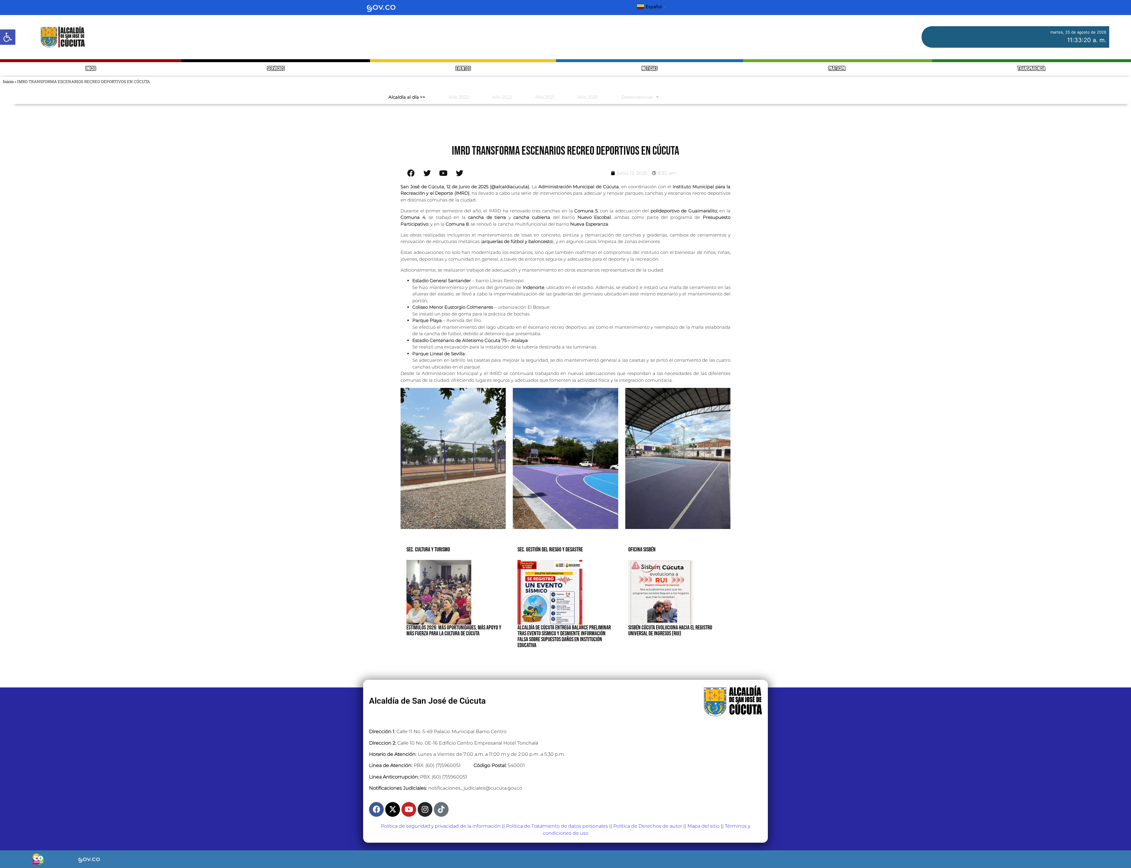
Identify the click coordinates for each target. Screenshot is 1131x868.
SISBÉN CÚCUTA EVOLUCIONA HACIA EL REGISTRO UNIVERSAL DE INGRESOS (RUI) (670, 630)
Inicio (8, 81)
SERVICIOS (276, 68)
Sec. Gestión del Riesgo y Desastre (550, 549)
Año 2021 (544, 97)
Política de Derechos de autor (647, 826)
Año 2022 (502, 97)
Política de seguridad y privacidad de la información (441, 826)
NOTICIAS (649, 68)
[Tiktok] (441, 809)
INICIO (91, 68)
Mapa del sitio (703, 826)
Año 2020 (588, 97)
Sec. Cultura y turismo (428, 549)
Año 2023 (459, 97)
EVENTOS (463, 68)
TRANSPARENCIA (1031, 68)
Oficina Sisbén (642, 549)
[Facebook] (376, 809)
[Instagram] (425, 809)
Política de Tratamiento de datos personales (557, 826)
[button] (7, 37)
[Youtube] (408, 809)
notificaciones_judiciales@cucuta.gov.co (475, 788)
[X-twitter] (392, 809)
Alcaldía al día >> (406, 97)
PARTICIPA (837, 68)
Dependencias (637, 97)
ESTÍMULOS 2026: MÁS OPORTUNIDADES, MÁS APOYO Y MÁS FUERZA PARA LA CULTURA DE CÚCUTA (453, 630)
